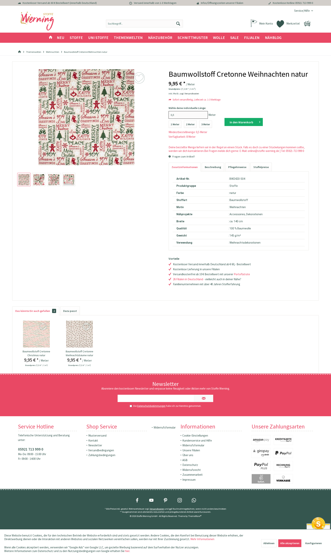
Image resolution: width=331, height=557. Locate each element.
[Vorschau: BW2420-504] (24, 179)
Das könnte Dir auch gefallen (35, 311)
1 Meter (175, 124)
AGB (185, 460)
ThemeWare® (194, 516)
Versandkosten (157, 508)
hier (127, 551)
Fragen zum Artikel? (183, 156)
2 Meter (190, 124)
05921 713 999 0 (304, 3)
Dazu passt (70, 311)
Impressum (189, 479)
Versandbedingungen (101, 450)
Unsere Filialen (191, 450)
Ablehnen (268, 543)
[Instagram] (180, 500)
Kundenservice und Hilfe (197, 440)
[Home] (50, 38)
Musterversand (97, 435)
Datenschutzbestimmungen (151, 406)
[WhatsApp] (194, 500)
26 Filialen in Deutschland (188, 279)
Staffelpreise (261, 167)
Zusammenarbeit (192, 474)
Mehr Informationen (202, 539)
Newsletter (95, 445)
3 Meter (205, 124)
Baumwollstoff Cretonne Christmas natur (36, 353)
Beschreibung (213, 167)
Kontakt (93, 440)
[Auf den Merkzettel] (43, 327)
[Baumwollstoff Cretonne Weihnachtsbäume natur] (79, 334)
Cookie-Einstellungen (195, 435)
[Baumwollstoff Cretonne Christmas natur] (36, 334)
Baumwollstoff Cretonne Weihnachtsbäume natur (79, 353)
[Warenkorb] (307, 23)
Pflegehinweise (237, 167)
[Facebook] (137, 500)
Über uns (187, 455)
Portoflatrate (242, 274)
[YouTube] (151, 500)
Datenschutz (190, 465)
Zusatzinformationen (185, 167)
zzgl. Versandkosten (189, 93)
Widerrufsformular (165, 427)
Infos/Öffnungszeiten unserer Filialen (222, 3)
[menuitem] (302, 10)
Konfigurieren (313, 543)
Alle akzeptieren (289, 543)
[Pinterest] (165, 500)
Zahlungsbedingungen (101, 455)
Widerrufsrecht (191, 470)
